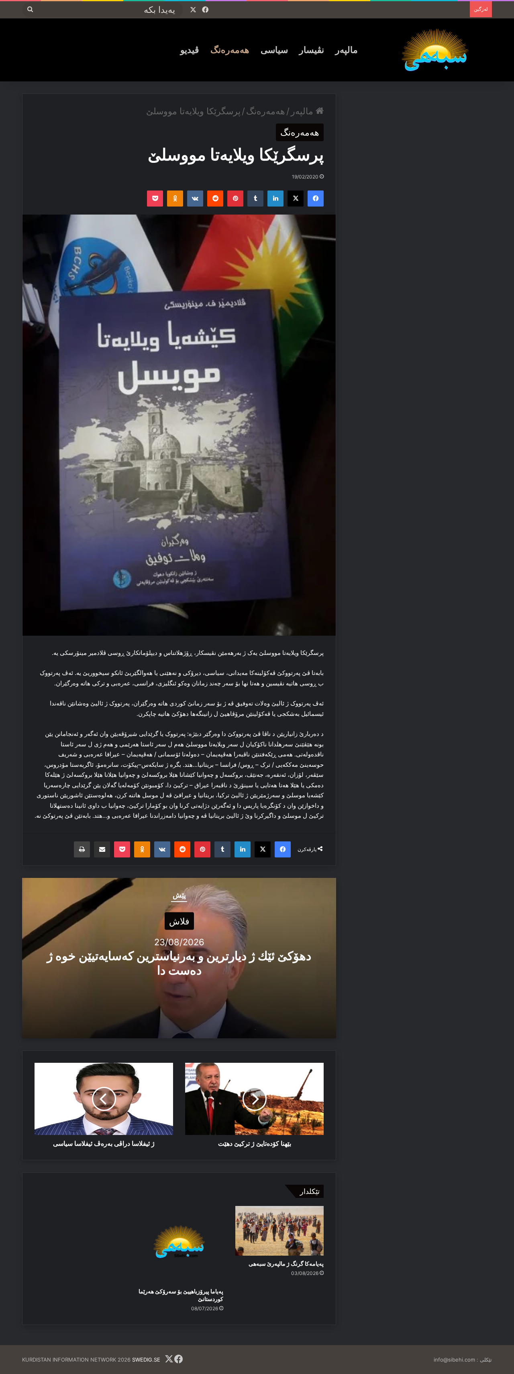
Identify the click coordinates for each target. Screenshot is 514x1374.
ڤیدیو (189, 50)
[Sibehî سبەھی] (438, 49)
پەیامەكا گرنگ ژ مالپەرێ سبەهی (286, 1263)
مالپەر (346, 50)
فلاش (179, 921)
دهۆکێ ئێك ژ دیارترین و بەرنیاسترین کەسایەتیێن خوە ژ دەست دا (179, 962)
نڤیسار (311, 50)
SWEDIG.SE (146, 1359)
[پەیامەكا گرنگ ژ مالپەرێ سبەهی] (279, 1231)
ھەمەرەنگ (229, 50)
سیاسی (274, 50)
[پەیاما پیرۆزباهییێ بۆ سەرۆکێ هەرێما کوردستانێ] (179, 1244)
